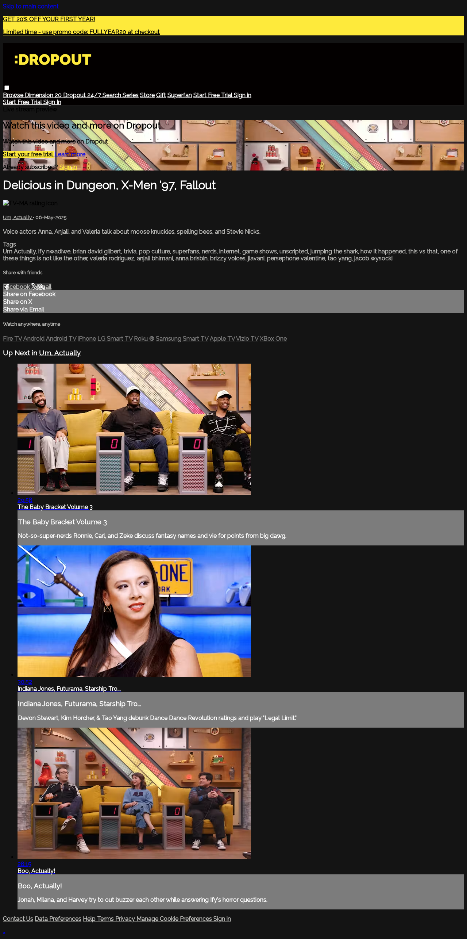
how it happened (383, 251)
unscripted (293, 251)
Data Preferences (58, 918)
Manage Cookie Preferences (174, 918)
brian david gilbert (97, 251)
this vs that (423, 251)
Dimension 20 (44, 95)
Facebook (17, 286)
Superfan (179, 95)
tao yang (340, 258)
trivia (130, 251)
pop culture (154, 251)
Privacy (125, 918)
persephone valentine (296, 258)
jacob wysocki (373, 258)
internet (229, 251)
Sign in (242, 95)
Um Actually (19, 251)
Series (131, 95)
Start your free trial (28, 154)
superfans (186, 251)
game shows (259, 251)
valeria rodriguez (112, 258)
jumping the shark (334, 251)
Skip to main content (31, 6)
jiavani (256, 258)
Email (43, 286)
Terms (106, 918)
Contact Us (18, 918)
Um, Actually (18, 217)
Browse (14, 95)
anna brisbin (191, 258)
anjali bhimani (155, 258)
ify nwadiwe (54, 251)
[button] (6, 87)
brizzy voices (228, 258)
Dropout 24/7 (83, 95)
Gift (161, 95)
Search (113, 95)
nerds (209, 251)
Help (90, 918)
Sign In (52, 102)
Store (147, 95)
